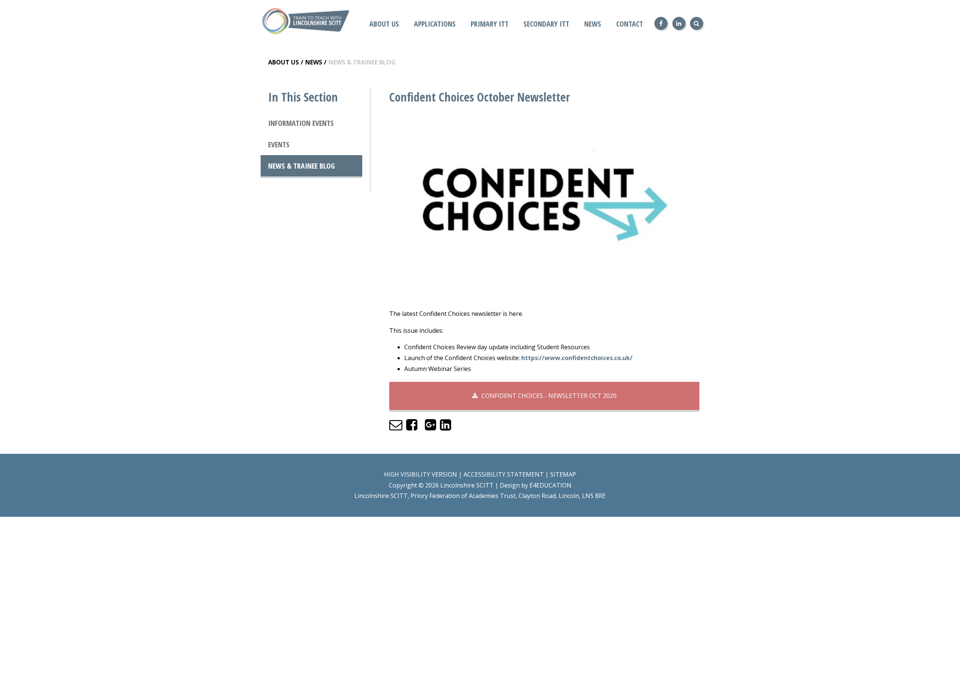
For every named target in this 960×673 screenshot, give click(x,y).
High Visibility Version (420, 474)
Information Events (301, 123)
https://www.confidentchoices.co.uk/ (577, 358)
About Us (283, 62)
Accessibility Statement (504, 474)
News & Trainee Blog (362, 62)
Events (279, 144)
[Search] (696, 23)
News (313, 62)
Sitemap (563, 474)
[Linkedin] (679, 23)
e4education (551, 485)
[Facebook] (661, 23)
